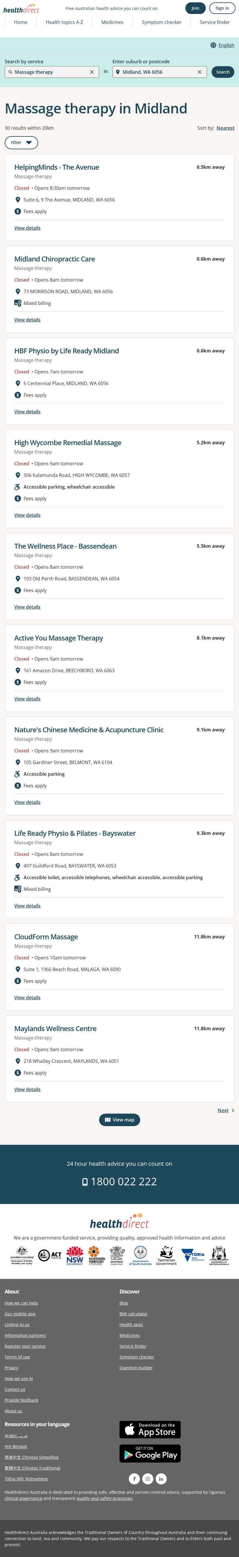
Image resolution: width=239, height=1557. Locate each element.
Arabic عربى (16, 1435)
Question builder (136, 1367)
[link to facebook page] (134, 1478)
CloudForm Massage (46, 936)
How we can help (21, 1303)
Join (195, 8)
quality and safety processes (104, 1498)
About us (13, 1411)
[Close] (91, 72)
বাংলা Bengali (16, 1446)
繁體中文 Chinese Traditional (32, 1468)
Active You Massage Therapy (58, 638)
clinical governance (23, 1498)
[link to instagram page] (147, 1478)
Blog (123, 1303)
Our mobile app (20, 1313)
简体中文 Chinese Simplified (32, 1457)
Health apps (131, 1324)
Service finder (215, 22)
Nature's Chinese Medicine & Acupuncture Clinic (89, 729)
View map (126, 1121)
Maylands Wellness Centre (55, 1028)
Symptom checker (136, 1357)
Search (223, 72)
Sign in (222, 8)
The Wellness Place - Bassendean (65, 546)
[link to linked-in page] (161, 1478)
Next (223, 1110)
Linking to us (17, 1324)
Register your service (25, 1346)
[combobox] (15, 18)
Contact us (15, 1389)
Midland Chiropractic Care (54, 259)
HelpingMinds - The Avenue (56, 167)
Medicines (112, 22)
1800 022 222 (122, 1181)
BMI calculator (133, 1313)
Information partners (25, 1335)
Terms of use (17, 1357)
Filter (24, 144)
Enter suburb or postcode (141, 61)
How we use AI (19, 1378)
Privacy (11, 1367)
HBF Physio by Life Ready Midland (66, 350)
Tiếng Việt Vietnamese (26, 1478)
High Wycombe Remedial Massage (67, 442)
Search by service (24, 61)
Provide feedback (21, 1400)
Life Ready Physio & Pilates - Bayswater (75, 833)
